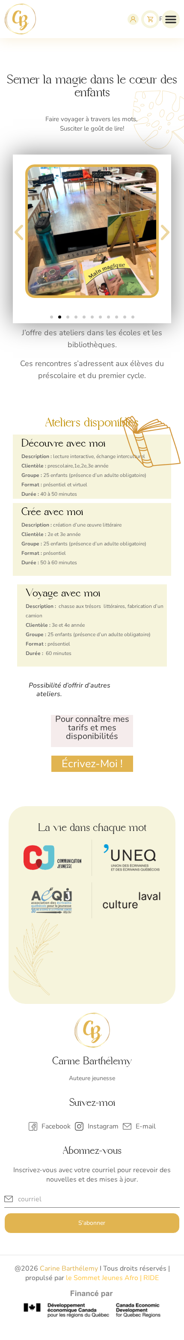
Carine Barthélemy (69, 1268)
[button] (171, 19)
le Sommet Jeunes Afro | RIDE (112, 1278)
